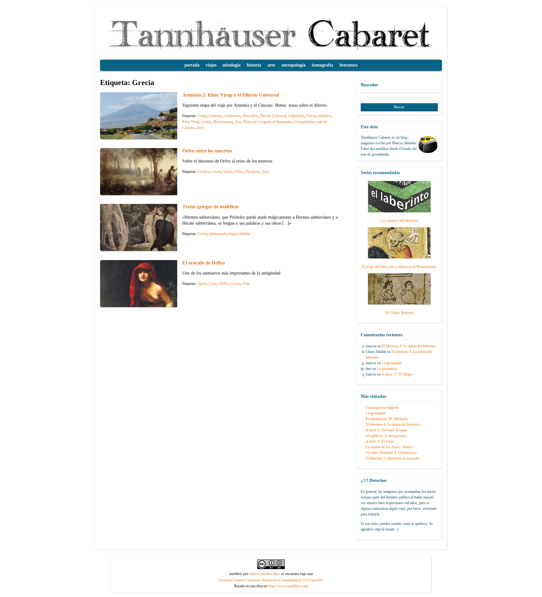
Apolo (202, 283)
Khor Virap (190, 122)
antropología (293, 65)
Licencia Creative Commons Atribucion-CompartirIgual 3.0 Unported (270, 580)
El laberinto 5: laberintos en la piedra (393, 458)
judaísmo (324, 116)
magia (232, 234)
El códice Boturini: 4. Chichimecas (391, 452)
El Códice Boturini (399, 313)
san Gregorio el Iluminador (272, 122)
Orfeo (239, 171)
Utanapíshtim (304, 122)
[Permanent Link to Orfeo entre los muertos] (147, 193)
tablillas (244, 234)
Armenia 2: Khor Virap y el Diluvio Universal (230, 95)
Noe (238, 122)
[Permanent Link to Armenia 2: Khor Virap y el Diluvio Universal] (147, 137)
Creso (213, 283)
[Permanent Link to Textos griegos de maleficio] (147, 249)
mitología (232, 65)
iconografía (322, 65)
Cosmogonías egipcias (382, 407)
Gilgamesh (296, 116)
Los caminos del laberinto (399, 220)
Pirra (246, 122)
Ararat (202, 116)
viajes (211, 65)
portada (191, 65)
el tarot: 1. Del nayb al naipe (386, 430)
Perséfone (252, 171)
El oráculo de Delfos (203, 262)
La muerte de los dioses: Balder (389, 447)
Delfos (224, 283)
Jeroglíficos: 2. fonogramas (386, 436)
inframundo (217, 234)
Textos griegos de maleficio (210, 206)
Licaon (206, 122)
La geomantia (391, 363)
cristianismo (232, 116)
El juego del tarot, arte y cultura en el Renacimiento (399, 266)
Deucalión (250, 116)
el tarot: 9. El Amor (380, 441)
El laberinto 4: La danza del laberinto (409, 346)
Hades (228, 171)
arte (271, 65)
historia (254, 65)
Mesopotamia (223, 122)
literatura (348, 65)
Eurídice (204, 171)
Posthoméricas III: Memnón (386, 419)
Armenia (214, 116)
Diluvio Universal (273, 116)
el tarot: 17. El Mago (397, 374)
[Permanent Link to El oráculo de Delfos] (147, 305)
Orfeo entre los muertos (207, 150)
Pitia (246, 283)
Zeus (200, 127)
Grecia (311, 116)
